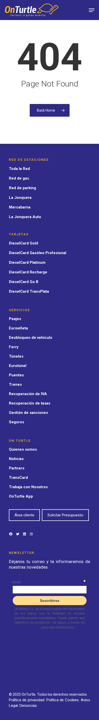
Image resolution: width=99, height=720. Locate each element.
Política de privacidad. (27, 700)
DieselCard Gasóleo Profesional (37, 253)
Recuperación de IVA (28, 394)
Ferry (14, 347)
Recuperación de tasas (29, 403)
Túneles (16, 356)
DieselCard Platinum (27, 262)
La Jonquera (20, 197)
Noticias (16, 458)
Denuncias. (29, 705)
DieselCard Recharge (28, 272)
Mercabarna (19, 207)
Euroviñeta (18, 328)
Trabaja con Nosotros (28, 487)
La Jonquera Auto (25, 217)
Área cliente (24, 515)
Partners (16, 468)
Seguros (16, 422)
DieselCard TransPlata (29, 291)
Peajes (15, 319)
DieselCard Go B (23, 281)
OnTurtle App (21, 496)
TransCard (18, 477)
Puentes (16, 375)
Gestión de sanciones (28, 412)
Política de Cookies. (63, 700)
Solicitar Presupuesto (65, 515)
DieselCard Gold (23, 243)
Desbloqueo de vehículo (30, 337)
